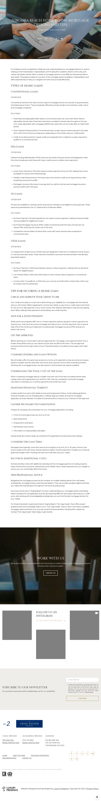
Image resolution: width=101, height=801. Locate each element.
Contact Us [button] (50, 573)
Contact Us (26, 758)
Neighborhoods (9, 758)
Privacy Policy (89, 692)
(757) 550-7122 (8, 740)
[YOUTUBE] (93, 753)
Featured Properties (40, 755)
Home (4, 755)
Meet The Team (19, 755)
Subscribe (82, 698)
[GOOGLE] (77, 759)
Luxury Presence (61, 789)
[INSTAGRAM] (77, 753)
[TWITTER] (87, 753)
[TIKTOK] (71, 759)
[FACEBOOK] (71, 753)
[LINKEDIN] (82, 753)
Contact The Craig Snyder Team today (26, 512)
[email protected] (30, 743)
